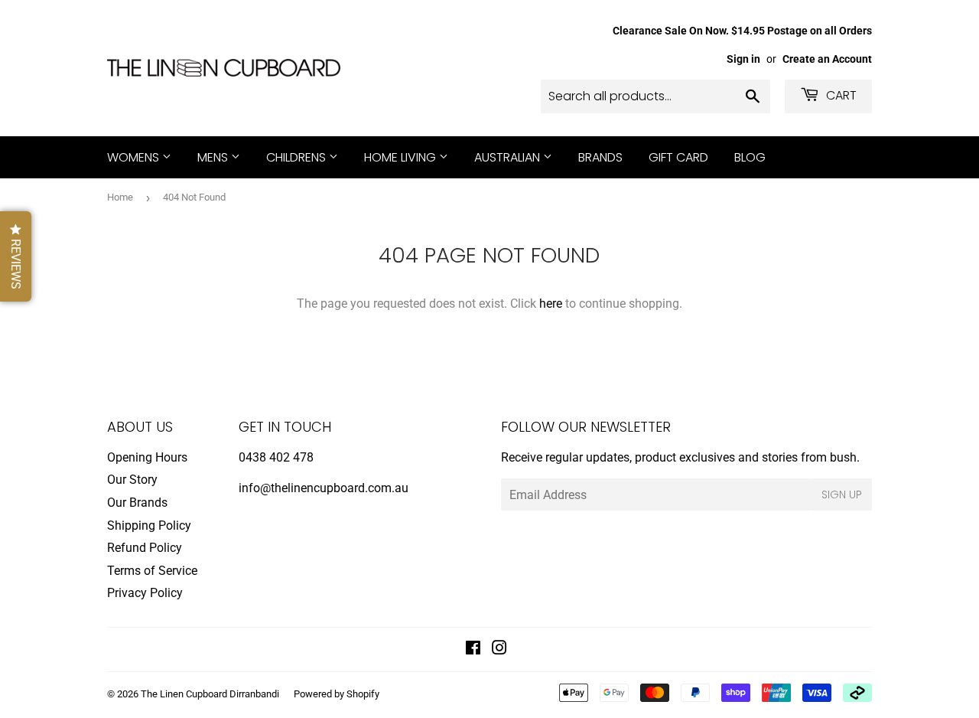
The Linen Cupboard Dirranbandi (210, 694)
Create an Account (827, 59)
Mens (214, 157)
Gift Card (678, 157)
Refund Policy (144, 547)
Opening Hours (147, 457)
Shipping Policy (149, 525)
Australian (508, 157)
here (550, 303)
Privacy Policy (145, 593)
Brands (600, 157)
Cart (840, 95)
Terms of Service (152, 570)
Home (120, 197)
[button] (15, 256)
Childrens (297, 157)
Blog (750, 157)
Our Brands (137, 502)
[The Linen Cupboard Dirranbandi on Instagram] (499, 649)
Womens (134, 157)
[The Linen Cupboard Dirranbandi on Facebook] (473, 649)
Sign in (743, 59)
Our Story (132, 479)
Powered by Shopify (336, 694)
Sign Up (841, 494)
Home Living (401, 157)
